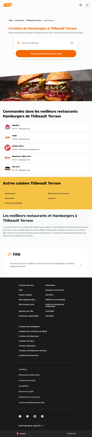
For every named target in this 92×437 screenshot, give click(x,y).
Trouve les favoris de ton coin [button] (46, 53)
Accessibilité (23, 386)
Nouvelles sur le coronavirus (29, 397)
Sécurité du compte (26, 391)
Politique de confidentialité (29, 375)
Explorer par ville (26, 311)
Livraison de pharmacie (29, 355)
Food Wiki (49, 311)
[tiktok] (43, 418)
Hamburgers (49, 20)
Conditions (23, 369)
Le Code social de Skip (27, 380)
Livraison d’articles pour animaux (33, 350)
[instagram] (36, 418)
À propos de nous (26, 285)
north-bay (19, 20)
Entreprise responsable (29, 316)
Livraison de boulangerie (29, 326)
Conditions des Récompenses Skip (31, 402)
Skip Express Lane (26, 304)
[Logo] (8, 5)
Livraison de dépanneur (29, 336)
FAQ (20, 290)
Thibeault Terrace (33, 20)
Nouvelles (49, 316)
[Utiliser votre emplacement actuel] (72, 43)
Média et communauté (55, 299)
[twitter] (21, 418)
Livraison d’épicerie (27, 345)
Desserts (51, 198)
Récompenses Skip (27, 299)
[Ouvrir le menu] (87, 5)
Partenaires (50, 285)
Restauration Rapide (13, 203)
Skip (11, 20)
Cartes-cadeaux (25, 294)
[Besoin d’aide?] (80, 5)
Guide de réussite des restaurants (54, 305)
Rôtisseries (9, 198)
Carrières (49, 294)
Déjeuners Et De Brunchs (58, 193)
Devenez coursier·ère (54, 290)
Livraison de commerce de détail (33, 331)
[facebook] (28, 418)
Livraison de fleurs (26, 341)
